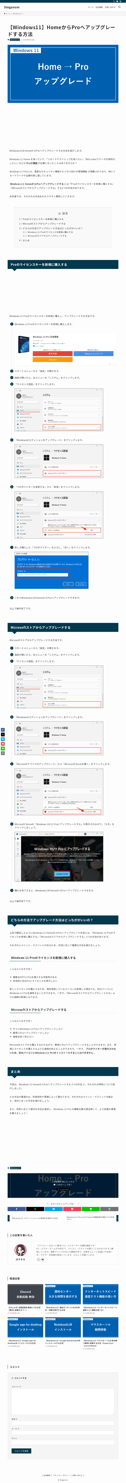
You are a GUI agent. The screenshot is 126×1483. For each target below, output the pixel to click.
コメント (16, 1386)
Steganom (11, 7)
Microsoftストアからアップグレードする (44, 223)
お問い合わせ (77, 1475)
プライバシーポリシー (61, 1475)
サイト (14, 1438)
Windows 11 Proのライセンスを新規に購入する (50, 232)
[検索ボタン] (119, 7)
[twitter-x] (114, 1)
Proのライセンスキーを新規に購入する (43, 219)
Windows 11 (15, 40)
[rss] (120, 1)
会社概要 (46, 1475)
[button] (17, 1209)
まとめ (26, 240)
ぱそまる (20, 1259)
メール (15, 1428)
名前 (14, 1419)
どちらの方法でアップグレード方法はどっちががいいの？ (53, 228)
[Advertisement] (63, 129)
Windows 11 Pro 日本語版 (46, 336)
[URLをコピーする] (109, 1209)
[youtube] (117, 1)
